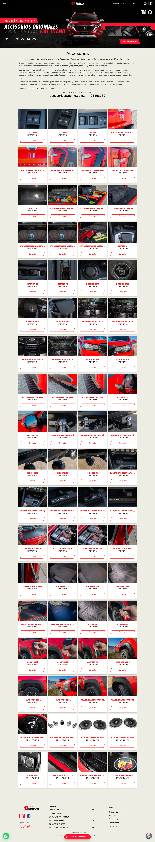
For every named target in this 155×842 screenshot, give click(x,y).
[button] (6, 836)
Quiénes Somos (115, 812)
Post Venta (113, 823)
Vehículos (113, 815)
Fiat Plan (112, 819)
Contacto (113, 826)
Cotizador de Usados (120, 4)
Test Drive (136, 4)
